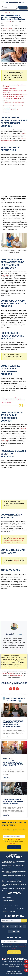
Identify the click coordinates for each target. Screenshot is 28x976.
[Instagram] (16, 926)
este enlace (5, 275)
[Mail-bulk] (18, 931)
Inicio (2, 13)
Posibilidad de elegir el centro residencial (13, 105)
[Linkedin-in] (14, 931)
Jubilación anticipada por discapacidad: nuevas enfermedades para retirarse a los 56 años (13, 723)
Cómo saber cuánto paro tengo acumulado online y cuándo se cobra (13, 861)
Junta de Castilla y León (8, 28)
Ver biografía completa (15, 649)
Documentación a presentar (9, 108)
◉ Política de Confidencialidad (10, 906)
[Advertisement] (14, 181)
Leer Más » (6, 737)
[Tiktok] (20, 926)
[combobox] (9, 7)
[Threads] (10, 931)
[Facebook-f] (12, 926)
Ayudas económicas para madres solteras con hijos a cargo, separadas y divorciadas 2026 (13, 867)
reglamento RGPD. (14, 843)
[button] (10, 688)
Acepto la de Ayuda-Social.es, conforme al (14, 841)
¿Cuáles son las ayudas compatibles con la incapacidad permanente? (13, 876)
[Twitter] (3, 926)
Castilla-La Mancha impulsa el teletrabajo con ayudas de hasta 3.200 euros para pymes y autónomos (14, 540)
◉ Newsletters (5, 903)
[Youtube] (7, 926)
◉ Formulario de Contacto (9, 911)
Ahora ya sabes (6, 112)
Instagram (11, 673)
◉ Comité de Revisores (8, 900)
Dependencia (12, 13)
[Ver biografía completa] (21, 649)
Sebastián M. (9, 21)
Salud (6, 13)
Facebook (4, 673)
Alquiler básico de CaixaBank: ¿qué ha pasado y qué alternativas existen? (14, 872)
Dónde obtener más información (10, 110)
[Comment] (24, 926)
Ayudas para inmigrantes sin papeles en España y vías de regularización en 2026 (12, 880)
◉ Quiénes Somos (6, 897)
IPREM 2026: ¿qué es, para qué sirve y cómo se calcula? (14, 884)
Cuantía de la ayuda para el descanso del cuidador (15, 94)
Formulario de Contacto (15, 675)
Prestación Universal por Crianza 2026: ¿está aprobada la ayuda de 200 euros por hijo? (13, 889)
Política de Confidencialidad (17, 840)
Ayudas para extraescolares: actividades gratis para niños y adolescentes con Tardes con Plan (13, 762)
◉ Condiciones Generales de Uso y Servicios (13, 909)
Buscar (24, 920)
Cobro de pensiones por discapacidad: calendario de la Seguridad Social (14, 801)
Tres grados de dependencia (9, 88)
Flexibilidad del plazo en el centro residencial (13, 96)
